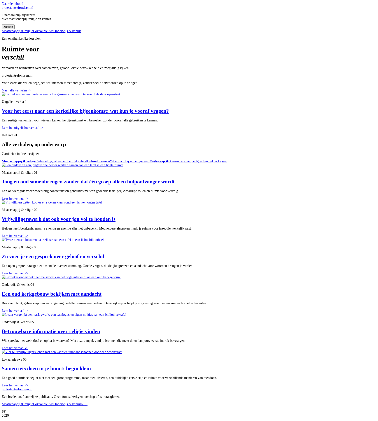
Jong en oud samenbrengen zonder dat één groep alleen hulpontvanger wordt (88, 181)
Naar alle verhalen (16, 90)
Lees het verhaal (15, 198)
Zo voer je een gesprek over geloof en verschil (53, 256)
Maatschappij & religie (17, 31)
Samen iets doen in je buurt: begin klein (46, 368)
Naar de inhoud (12, 3)
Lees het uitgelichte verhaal (22, 128)
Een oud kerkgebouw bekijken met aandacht (52, 294)
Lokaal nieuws (43, 31)
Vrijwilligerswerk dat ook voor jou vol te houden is (59, 219)
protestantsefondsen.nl (17, 389)
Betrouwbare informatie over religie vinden (51, 331)
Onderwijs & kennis (67, 31)
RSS (84, 404)
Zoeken (8, 26)
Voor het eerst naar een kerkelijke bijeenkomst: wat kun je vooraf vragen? (85, 111)
